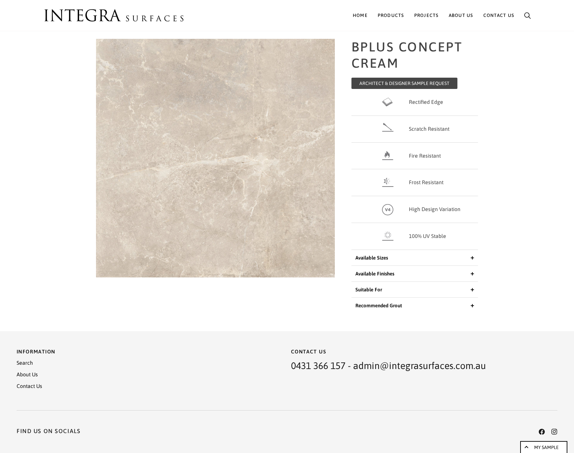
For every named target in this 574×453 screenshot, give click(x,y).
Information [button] (36, 351)
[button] (391, 15)
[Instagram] (554, 432)
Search (25, 363)
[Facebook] (542, 432)
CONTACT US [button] (308, 351)
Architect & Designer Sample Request (404, 83)
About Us (27, 374)
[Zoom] (215, 158)
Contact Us (29, 386)
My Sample (546, 447)
